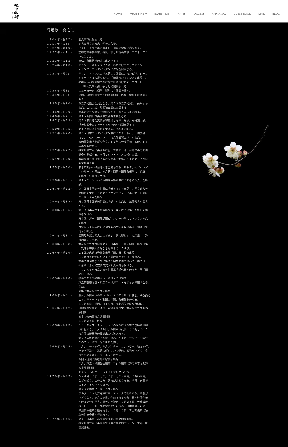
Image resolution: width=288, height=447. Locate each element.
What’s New (138, 14)
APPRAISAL (219, 14)
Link (261, 14)
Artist (182, 14)
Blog (276, 14)
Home (118, 14)
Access (199, 14)
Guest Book (242, 14)
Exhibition (162, 14)
